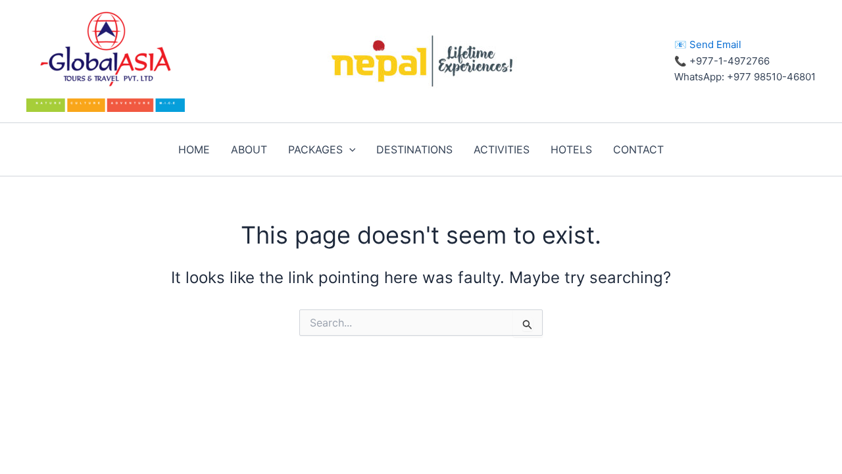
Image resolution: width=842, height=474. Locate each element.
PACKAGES (315, 149)
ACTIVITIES (502, 149)
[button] (349, 149)
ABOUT (249, 149)
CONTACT (638, 149)
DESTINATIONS (414, 149)
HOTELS (571, 149)
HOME (194, 149)
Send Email (715, 44)
